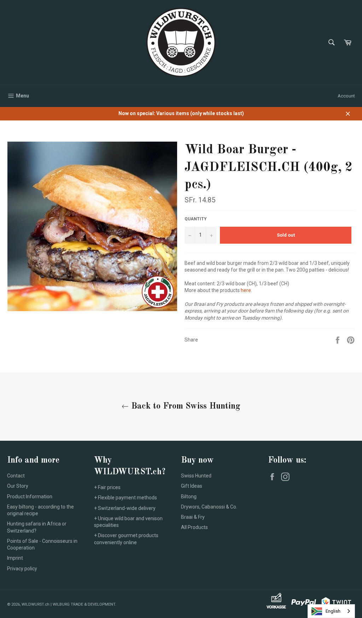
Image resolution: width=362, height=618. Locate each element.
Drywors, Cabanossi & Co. (209, 507)
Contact (16, 476)
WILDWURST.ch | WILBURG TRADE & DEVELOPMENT (68, 604)
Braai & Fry (193, 517)
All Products (194, 527)
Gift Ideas (191, 486)
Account (346, 96)
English (333, 611)
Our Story (17, 486)
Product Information (29, 496)
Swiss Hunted (196, 476)
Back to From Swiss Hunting (184, 406)
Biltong (189, 496)
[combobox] (331, 611)
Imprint (15, 558)
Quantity (196, 218)
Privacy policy (22, 568)
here (246, 290)
